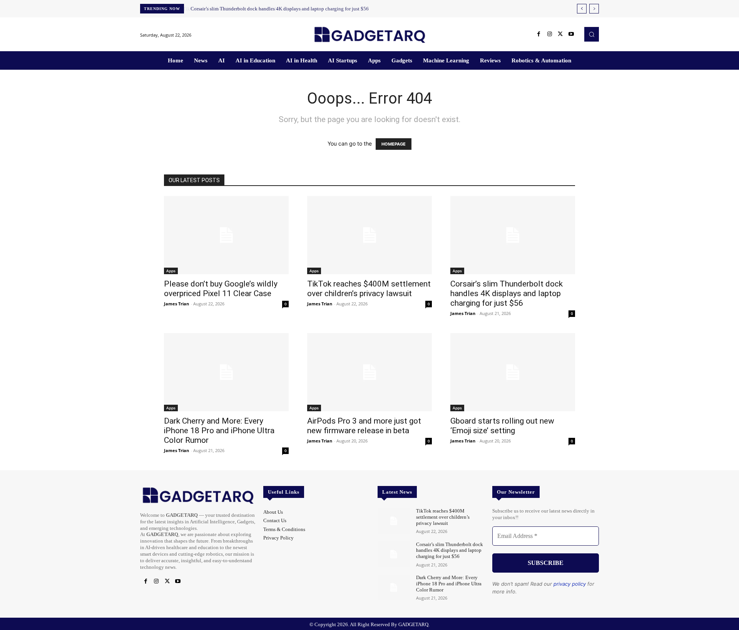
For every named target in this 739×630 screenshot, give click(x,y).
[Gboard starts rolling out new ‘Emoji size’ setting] (512, 372)
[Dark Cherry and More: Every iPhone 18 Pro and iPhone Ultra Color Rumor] (226, 372)
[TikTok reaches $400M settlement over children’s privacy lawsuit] (369, 235)
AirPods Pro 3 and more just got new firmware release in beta (364, 425)
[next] (594, 8)
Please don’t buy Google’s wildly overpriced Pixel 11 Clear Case (221, 288)
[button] (591, 34)
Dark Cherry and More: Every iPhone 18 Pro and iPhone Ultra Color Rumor (219, 430)
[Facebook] (538, 34)
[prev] (582, 8)
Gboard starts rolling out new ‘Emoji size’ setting (502, 425)
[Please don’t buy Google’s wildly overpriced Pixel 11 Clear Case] (226, 235)
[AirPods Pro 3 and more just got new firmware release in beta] (369, 372)
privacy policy (569, 584)
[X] (560, 34)
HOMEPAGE (393, 144)
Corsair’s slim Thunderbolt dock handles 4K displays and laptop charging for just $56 (279, 9)
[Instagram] (549, 34)
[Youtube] (571, 34)
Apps (171, 270)
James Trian (176, 304)
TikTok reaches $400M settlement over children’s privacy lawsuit (369, 288)
